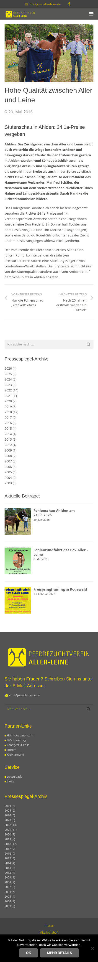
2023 (10, 385)
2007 (10, 461)
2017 (10, 417)
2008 (10, 456)
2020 (10, 401)
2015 (10, 428)
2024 (10, 379)
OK (28, 953)
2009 (10, 450)
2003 (10, 483)
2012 (10, 445)
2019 (10, 406)
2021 (11, 395)
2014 (10, 434)
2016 (10, 423)
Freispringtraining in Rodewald (60, 589)
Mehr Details (59, 953)
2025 (10, 374)
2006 (10, 467)
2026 (10, 368)
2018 (11, 412)
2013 (10, 439)
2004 (10, 477)
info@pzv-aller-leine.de (45, 4)
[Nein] (92, 948)
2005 (10, 472)
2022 (11, 390)
